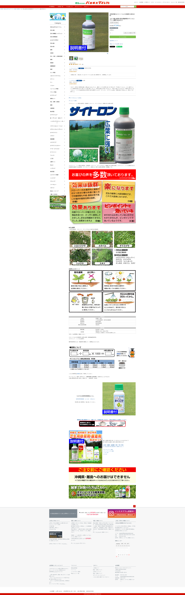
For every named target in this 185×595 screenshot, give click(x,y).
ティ (51, 82)
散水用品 (52, 111)
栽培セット (52, 98)
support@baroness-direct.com (126, 533)
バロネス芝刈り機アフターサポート (101, 577)
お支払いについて (97, 571)
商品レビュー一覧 (75, 573)
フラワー (52, 135)
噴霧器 (78, 373)
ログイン (136, 2)
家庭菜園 (52, 139)
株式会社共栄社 (181, 2)
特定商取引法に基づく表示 (70, 591)
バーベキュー (53, 184)
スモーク (52, 187)
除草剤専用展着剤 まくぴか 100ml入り (85, 399)
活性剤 (51, 53)
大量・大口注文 (53, 194)
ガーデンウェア (53, 114)
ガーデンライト (53, 132)
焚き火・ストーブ (54, 191)
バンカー (52, 85)
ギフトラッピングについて (99, 575)
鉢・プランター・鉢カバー (56, 118)
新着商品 (52, 6)
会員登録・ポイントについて (56, 565)
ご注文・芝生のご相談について (122, 520)
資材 (51, 69)
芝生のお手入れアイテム (8, 9)
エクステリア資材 (54, 174)
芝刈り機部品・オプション (56, 33)
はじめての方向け (54, 40)
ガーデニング (53, 95)
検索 (135, 7)
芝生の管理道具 (53, 36)
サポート (95, 565)
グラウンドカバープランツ (56, 129)
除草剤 (18, 9)
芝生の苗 (52, 46)
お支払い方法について (54, 520)
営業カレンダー (122, 537)
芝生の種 (52, 43)
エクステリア (53, 142)
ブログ (152, 2)
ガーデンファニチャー (55, 145)
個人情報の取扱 (81, 591)
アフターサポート (166, 2)
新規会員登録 (74, 568)
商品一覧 (61, 6)
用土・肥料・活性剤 (54, 101)
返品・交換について (97, 520)
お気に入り (70, 6)
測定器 (51, 62)
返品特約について (114, 40)
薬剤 (15, 9)
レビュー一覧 (174, 2)
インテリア (52, 178)
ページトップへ (134, 506)
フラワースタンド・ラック (56, 126)
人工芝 (51, 158)
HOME (1, 9)
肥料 (51, 49)
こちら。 (65, 543)
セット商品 (52, 72)
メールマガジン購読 (75, 571)
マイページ (79, 6)
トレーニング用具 (54, 88)
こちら (76, 543)
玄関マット (52, 161)
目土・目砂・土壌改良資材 (56, 56)
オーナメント (53, 152)
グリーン (52, 79)
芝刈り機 (52, 30)
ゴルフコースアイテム (55, 75)
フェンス (52, 155)
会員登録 (141, 2)
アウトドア (52, 181)
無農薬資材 (52, 66)
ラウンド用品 (53, 92)
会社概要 (117, 565)
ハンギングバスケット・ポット (57, 122)
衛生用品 (52, 171)
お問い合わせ (59, 591)
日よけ (51, 165)
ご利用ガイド (147, 2)
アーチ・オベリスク (54, 148)
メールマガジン (159, 2)
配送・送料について (76, 520)
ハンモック (52, 168)
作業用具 (52, 108)
